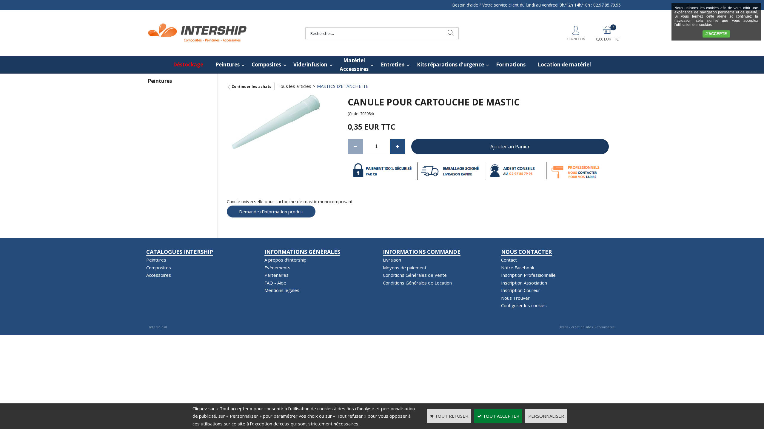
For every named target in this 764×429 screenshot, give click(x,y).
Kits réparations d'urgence (450, 64)
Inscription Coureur (520, 290)
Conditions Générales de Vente (415, 275)
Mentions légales (281, 290)
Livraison (392, 260)
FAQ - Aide (275, 283)
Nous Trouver (515, 298)
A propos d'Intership (285, 260)
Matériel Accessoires (354, 64)
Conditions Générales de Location (417, 283)
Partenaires (276, 275)
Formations (511, 64)
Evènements (277, 268)
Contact (509, 260)
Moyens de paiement (404, 268)
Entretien (393, 64)
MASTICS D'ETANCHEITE (343, 86)
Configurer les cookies (524, 305)
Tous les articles (294, 86)
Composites (266, 64)
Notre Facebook (517, 268)
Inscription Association (524, 283)
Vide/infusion (310, 64)
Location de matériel (564, 64)
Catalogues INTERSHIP (179, 251)
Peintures (227, 64)
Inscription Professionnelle (528, 275)
